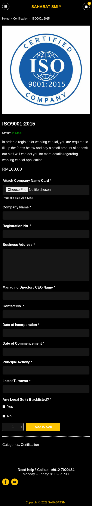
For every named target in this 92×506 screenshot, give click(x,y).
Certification (20, 18)
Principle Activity (17, 362)
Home (5, 18)
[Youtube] (14, 481)
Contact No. (13, 306)
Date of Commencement (23, 343)
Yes (10, 406)
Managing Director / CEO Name (29, 287)
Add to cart (44, 426)
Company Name (17, 207)
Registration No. (17, 226)
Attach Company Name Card (27, 180)
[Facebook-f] (5, 481)
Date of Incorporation (21, 325)
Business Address (19, 244)
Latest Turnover (16, 381)
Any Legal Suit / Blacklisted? (27, 399)
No (9, 416)
